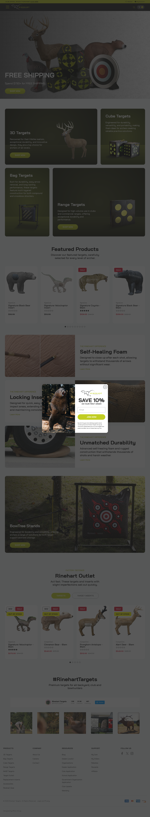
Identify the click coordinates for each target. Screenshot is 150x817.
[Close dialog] (105, 387)
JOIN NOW (91, 417)
